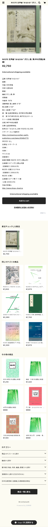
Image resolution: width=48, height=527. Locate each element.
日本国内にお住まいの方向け (24, 207)
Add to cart (24, 201)
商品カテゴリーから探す (10, 454)
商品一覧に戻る (24, 492)
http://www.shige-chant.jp (12, 188)
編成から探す (6, 461)
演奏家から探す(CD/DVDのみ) (13, 474)
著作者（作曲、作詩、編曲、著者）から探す (16, 467)
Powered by (21, 505)
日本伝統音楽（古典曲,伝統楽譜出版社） (16, 481)
